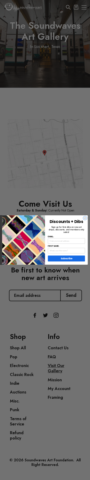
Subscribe (66, 258)
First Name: (53, 246)
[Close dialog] (85, 218)
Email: (51, 236)
